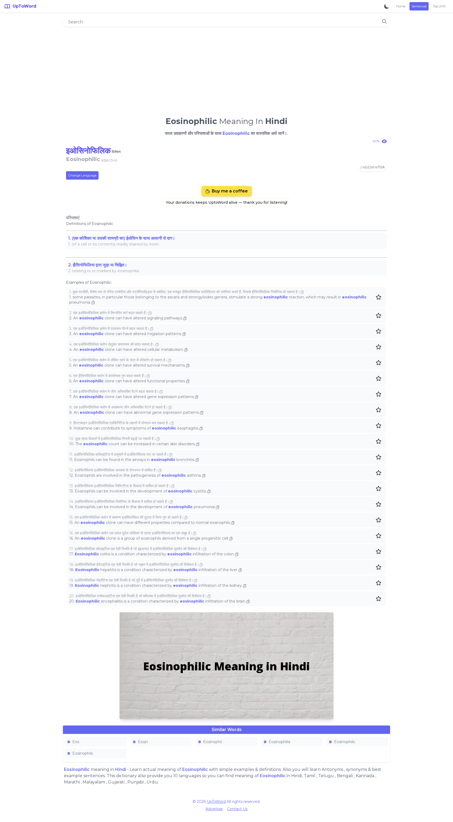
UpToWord (216, 801)
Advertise (214, 809)
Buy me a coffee (230, 191)
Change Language (82, 175)
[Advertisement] (226, 69)
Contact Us (237, 809)
